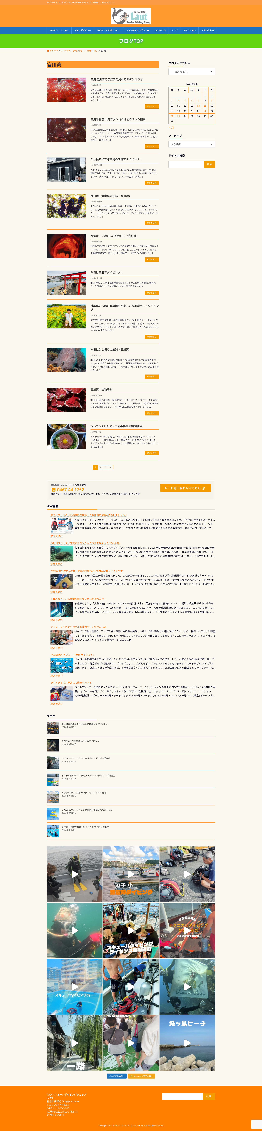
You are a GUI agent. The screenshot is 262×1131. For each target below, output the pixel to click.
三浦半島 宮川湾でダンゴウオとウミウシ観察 (118, 119)
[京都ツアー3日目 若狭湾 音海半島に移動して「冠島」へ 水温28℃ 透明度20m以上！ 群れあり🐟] (187, 987)
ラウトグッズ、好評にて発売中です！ (71, 682)
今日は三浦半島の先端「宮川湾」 (111, 196)
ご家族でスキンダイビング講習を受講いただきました (87, 809)
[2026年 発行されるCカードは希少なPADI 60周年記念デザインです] (61, 581)
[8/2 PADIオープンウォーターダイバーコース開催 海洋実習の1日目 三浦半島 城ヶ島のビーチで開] (131, 930)
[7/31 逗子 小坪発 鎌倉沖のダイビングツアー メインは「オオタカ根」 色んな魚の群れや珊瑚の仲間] (74, 930)
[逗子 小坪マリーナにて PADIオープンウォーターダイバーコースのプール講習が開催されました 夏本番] (74, 987)
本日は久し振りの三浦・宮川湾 (110, 349)
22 (205, 111)
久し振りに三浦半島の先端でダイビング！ (116, 159)
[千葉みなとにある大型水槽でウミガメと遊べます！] (61, 609)
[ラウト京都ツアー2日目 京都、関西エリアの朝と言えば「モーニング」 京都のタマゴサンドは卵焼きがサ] (74, 1043)
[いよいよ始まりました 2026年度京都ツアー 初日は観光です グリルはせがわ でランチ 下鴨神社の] (131, 1043)
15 (205, 105)
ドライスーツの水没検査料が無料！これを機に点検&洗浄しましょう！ (88, 515)
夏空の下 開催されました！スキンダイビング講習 (85, 827)
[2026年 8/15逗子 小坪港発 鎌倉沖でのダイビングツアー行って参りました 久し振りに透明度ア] (131, 874)
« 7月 (171, 127)
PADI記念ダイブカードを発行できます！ (72, 654)
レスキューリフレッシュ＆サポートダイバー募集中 (86, 758)
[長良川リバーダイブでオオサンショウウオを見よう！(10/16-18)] (61, 553)
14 (198, 105)
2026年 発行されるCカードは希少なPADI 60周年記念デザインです (86, 571)
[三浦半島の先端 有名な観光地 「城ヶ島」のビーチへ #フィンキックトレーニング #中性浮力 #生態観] (187, 1043)
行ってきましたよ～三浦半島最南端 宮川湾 (117, 426)
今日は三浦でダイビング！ (107, 272)
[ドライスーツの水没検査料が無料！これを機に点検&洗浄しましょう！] (61, 526)
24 (172, 116)
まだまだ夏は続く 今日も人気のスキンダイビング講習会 (88, 775)
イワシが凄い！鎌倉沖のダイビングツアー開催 (84, 792)
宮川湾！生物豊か (101, 389)
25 (178, 116)
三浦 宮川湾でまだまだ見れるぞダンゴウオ (117, 79)
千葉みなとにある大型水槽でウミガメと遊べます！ (78, 598)
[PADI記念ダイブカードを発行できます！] (61, 665)
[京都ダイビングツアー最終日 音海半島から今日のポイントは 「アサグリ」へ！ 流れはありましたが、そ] (131, 987)
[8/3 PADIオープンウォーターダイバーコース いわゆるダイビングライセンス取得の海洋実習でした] (187, 874)
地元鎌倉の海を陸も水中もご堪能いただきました (85, 724)
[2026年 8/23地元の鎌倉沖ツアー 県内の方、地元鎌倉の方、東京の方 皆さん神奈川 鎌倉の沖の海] (74, 874)
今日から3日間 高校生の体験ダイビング (80, 741)
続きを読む (151, 106)
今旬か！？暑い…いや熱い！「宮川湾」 (115, 235)
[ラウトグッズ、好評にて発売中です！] (61, 693)
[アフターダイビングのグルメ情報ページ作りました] (61, 637)
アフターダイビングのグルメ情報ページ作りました (78, 626)
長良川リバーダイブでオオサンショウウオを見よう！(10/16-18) (85, 543)
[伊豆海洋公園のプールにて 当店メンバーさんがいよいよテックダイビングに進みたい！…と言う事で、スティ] (187, 930)
